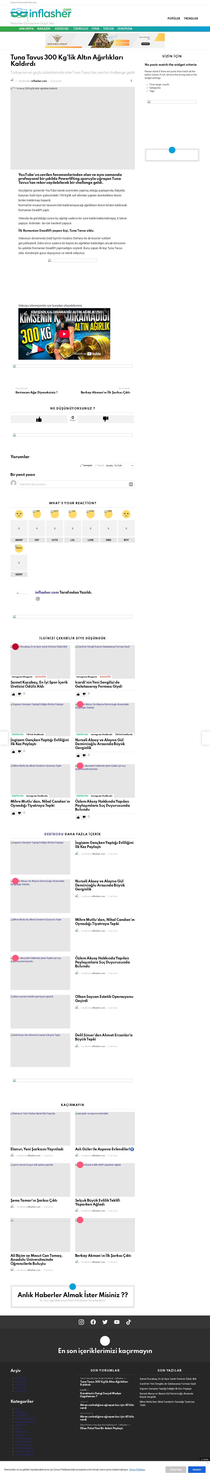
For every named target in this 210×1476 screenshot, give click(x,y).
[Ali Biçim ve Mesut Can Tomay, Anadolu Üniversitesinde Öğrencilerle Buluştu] (40, 1235)
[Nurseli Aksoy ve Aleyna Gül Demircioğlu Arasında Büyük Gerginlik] (105, 719)
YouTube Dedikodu (25, 1451)
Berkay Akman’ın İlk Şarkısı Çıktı (103, 1256)
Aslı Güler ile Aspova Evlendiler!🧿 (104, 1149)
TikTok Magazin (23, 1441)
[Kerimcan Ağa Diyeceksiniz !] (4, 738)
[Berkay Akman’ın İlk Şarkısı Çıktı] (105, 1235)
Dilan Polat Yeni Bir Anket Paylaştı (101, 1428)
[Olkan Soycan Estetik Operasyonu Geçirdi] (40, 1011)
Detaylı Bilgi (176, 1469)
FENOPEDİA (124, 29)
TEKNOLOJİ (80, 29)
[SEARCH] (194, 29)
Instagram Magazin (22, 677)
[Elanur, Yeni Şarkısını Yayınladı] (40, 1128)
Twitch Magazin (23, 1448)
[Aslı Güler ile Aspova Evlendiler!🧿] (105, 1128)
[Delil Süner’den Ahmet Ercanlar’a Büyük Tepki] (40, 1050)
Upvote (38, 419)
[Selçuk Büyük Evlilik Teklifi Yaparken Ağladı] (105, 1180)
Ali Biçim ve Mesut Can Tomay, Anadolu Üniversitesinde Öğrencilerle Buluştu (36, 1260)
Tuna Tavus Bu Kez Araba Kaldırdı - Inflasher (101, 1378)
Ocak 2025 (20, 1378)
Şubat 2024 (21, 1391)
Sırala (109, 466)
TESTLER (108, 29)
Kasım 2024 (21, 1381)
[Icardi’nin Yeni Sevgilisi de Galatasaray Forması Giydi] (105, 662)
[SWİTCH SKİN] (189, 29)
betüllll (83, 1390)
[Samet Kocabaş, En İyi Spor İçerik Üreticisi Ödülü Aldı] (40, 662)
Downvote (105, 419)
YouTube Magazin (24, 1454)
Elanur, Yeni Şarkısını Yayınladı (36, 1149)
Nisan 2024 (21, 1384)
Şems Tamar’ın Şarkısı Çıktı (33, 1200)
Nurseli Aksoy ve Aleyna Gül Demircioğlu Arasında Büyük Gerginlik (100, 744)
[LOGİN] (198, 29)
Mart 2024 (20, 1388)
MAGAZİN (43, 29)
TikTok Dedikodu (35, 734)
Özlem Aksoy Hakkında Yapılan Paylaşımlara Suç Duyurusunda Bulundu (102, 805)
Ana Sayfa (26, 29)
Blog (17, 1409)
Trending (15, 646)
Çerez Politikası (137, 1469)
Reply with (131, 484)
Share (14, 91)
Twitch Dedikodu (23, 1445)
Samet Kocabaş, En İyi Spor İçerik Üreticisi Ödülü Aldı (168, 1378)
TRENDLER (191, 19)
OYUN (95, 29)
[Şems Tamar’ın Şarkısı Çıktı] (40, 1180)
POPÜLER (174, 19)
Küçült (100, 465)
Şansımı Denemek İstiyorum (23, 2)
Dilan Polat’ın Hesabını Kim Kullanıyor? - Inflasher (103, 1425)
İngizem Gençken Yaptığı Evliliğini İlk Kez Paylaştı (165, 1388)
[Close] (208, 1462)
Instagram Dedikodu (101, 734)
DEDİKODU (62, 29)
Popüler (80, 704)
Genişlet (87, 465)
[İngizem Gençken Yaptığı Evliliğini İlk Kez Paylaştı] (40, 719)
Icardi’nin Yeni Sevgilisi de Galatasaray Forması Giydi (168, 1383)
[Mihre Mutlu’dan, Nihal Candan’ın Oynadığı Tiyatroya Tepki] (40, 781)
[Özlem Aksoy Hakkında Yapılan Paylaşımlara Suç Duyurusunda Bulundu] (105, 781)
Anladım (197, 1469)
